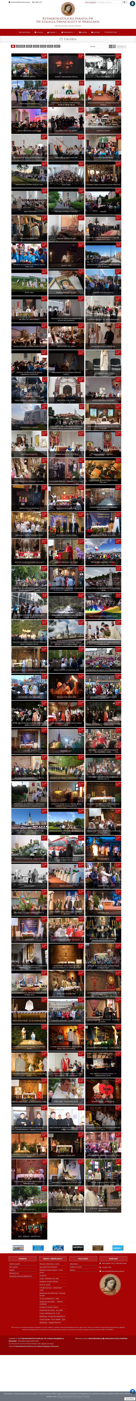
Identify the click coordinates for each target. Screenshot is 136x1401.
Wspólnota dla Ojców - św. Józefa (51, 1310)
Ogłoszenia (25, 32)
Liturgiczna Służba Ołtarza (49, 1307)
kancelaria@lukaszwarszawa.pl (20, 2)
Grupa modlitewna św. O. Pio (50, 1313)
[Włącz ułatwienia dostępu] (132, 3)
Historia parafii (14, 1264)
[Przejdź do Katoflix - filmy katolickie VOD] (18, 1248)
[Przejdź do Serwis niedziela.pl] (58, 1248)
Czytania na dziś (75, 1267)
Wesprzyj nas (111, 32)
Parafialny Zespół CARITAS (49, 1282)
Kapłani (12, 1270)
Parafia (52, 32)
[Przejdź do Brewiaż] (38, 1248)
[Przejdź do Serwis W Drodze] (98, 1248)
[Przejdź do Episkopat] (118, 1248)
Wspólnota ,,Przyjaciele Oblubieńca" (52, 1316)
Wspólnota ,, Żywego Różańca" (50, 1322)
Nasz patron (13, 1267)
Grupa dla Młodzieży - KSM (49, 1299)
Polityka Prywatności (65, 1396)
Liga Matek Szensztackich (48, 1267)
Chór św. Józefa (45, 1285)
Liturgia (39, 32)
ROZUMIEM (130, 1399)
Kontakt (96, 32)
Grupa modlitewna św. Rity (49, 1279)
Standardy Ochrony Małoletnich (20, 1276)
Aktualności (74, 1264)
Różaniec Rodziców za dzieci (50, 1264)
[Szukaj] (124, 2)
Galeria (84, 32)
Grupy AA (43, 1275)
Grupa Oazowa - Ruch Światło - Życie (53, 1319)
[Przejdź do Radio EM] (78, 1248)
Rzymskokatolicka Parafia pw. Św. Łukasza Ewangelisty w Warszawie (68, 21)
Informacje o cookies (81, 1396)
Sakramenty (68, 32)
